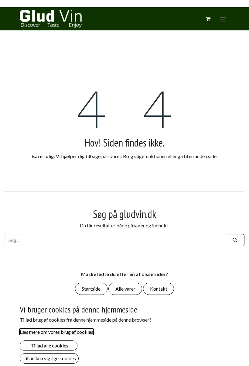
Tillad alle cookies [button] (48, 345)
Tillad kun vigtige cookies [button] (49, 358)
